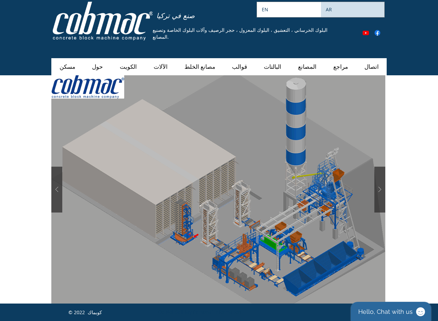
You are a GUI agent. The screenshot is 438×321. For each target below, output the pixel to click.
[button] (160, 66)
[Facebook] (377, 33)
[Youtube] (366, 33)
